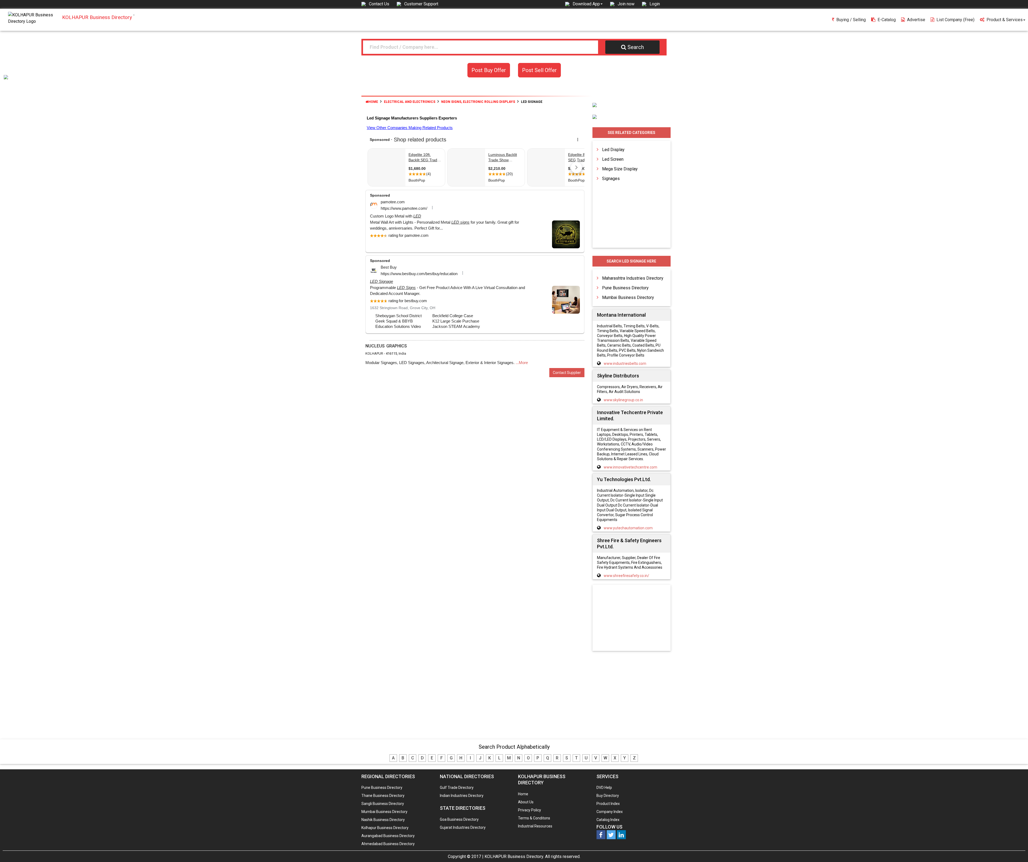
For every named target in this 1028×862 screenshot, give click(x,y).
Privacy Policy (529, 810)
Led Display (613, 149)
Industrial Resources (535, 826)
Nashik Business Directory (383, 820)
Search (636, 47)
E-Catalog (887, 19)
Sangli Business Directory (382, 803)
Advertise (916, 19)
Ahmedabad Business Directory (388, 844)
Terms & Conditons (534, 818)
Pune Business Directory (625, 287)
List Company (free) (955, 19)
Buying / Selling (851, 19)
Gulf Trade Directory (457, 787)
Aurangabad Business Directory (388, 836)
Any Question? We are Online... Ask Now (1015, 849)
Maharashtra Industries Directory (632, 278)
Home (373, 102)
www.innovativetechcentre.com (630, 467)
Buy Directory (607, 795)
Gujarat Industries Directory (463, 827)
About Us (526, 802)
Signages (611, 178)
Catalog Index (607, 820)
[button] (588, 3)
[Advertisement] (631, 618)
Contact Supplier (567, 372)
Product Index (608, 803)
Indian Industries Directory (461, 795)
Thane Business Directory (383, 795)
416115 (391, 353)
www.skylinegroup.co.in (623, 400)
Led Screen (612, 159)
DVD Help (604, 787)
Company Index (609, 811)
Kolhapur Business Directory (385, 828)
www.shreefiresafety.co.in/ (626, 576)
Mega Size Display (620, 168)
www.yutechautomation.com (628, 528)
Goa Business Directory (459, 819)
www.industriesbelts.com (625, 363)
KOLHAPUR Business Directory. (514, 856)
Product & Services (1005, 19)
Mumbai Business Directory (628, 297)
